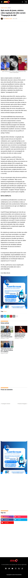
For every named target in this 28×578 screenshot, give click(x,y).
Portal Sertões (18, 574)
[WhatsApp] (8, 316)
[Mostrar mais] (17, 316)
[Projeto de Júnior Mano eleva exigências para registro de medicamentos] (7, 329)
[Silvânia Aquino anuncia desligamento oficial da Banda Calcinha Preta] (21, 329)
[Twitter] (5, 316)
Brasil (9, 7)
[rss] (19, 568)
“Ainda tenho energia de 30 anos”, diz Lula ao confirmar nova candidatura (7, 350)
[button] (1, 2)
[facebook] (6, 568)
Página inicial (4, 7)
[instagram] (15, 568)
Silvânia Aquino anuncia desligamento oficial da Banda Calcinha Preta (20, 335)
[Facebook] (2, 316)
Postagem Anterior (5, 403)
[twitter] (9, 568)
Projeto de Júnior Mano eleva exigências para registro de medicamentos (6, 335)
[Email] (14, 316)
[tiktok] (22, 568)
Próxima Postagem (22, 403)
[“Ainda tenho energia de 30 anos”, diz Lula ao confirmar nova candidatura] (7, 344)
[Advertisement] (14, 372)
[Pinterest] (11, 316)
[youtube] (12, 568)
